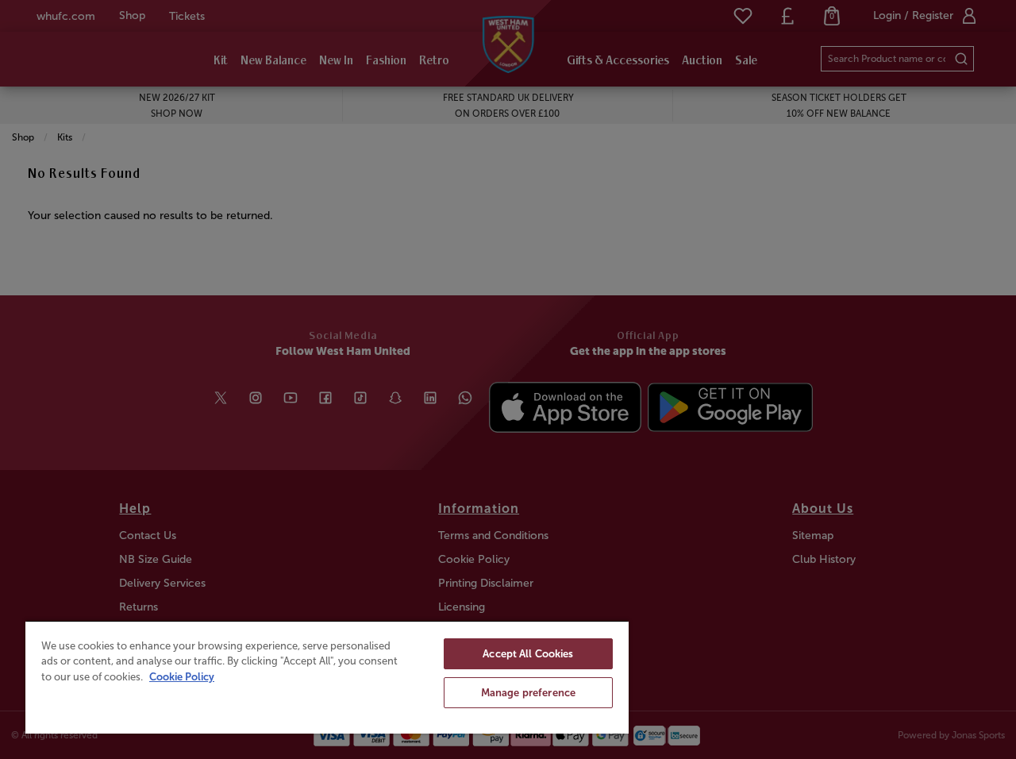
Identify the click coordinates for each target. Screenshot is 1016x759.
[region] (327, 677)
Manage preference (528, 693)
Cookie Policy (181, 677)
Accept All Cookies (528, 654)
